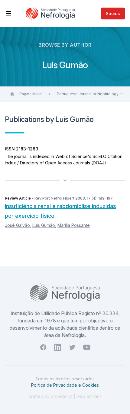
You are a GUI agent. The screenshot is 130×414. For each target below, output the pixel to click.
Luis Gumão (43, 225)
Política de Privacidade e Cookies (65, 385)
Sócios (113, 13)
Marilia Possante (73, 225)
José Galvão (17, 225)
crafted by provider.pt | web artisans (65, 396)
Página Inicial (30, 94)
